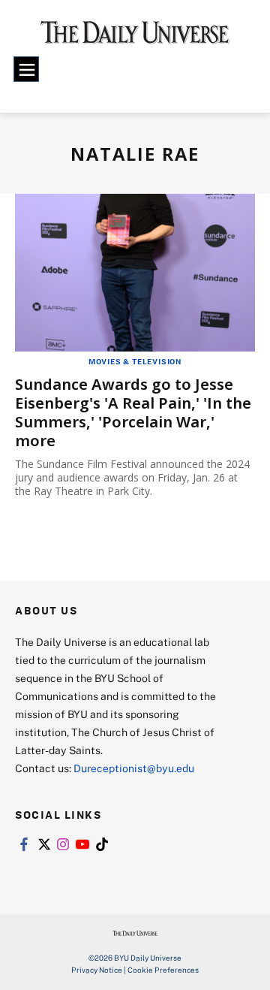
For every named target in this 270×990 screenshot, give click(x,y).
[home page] (135, 37)
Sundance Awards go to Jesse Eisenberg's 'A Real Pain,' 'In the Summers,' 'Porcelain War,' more (133, 412)
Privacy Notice (96, 969)
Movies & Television (135, 361)
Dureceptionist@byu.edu (134, 768)
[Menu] (26, 69)
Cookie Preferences (163, 969)
